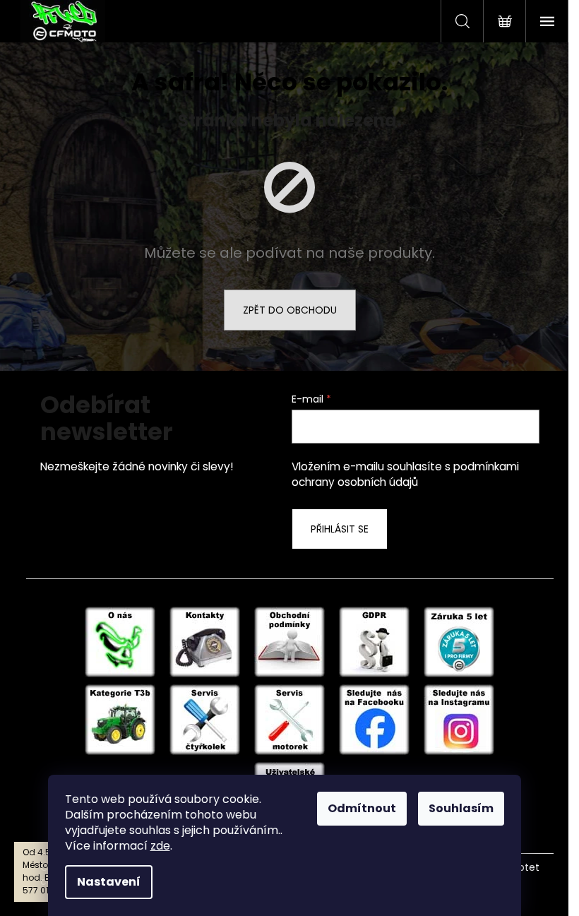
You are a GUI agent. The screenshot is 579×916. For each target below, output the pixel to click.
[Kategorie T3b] (120, 719)
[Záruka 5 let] (459, 641)
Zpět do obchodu (290, 310)
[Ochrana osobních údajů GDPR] (374, 641)
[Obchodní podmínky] (289, 641)
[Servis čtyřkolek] (204, 719)
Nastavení (109, 882)
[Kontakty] (204, 641)
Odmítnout (362, 808)
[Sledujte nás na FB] (374, 719)
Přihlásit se (340, 529)
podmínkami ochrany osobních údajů (405, 474)
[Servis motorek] (289, 719)
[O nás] (120, 641)
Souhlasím (461, 808)
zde (160, 846)
